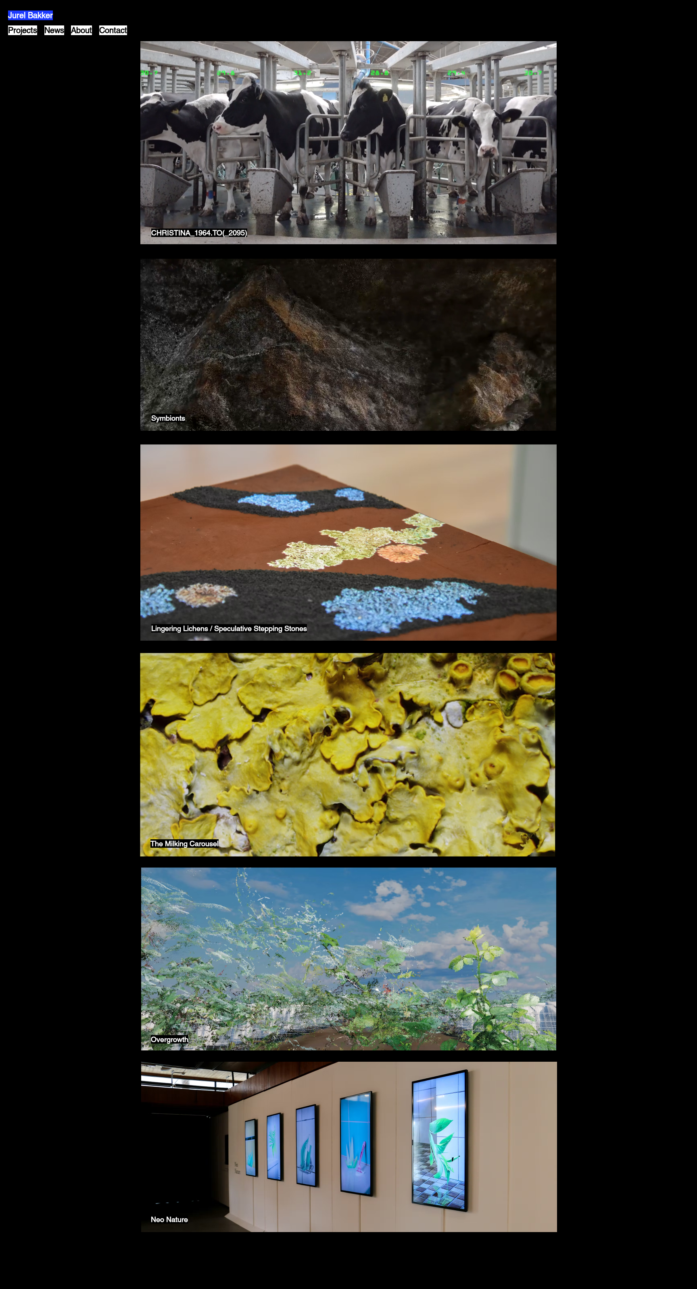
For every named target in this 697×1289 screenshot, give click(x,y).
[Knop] (349, 142)
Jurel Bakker (30, 15)
